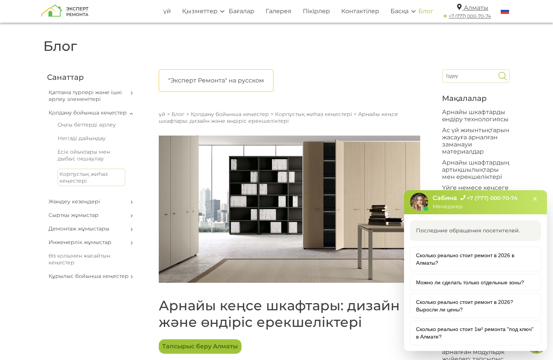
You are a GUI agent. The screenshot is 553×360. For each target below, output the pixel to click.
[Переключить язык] (505, 11)
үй (167, 11)
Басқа (399, 11)
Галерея (279, 11)
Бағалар (241, 11)
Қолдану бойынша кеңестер (230, 114)
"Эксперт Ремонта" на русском (216, 80)
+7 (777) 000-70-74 (470, 16)
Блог (425, 11)
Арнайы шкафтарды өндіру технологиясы (475, 115)
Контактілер (360, 11)
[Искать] (502, 76)
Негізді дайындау (82, 138)
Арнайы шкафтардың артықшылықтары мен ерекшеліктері (475, 169)
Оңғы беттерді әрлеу (87, 124)
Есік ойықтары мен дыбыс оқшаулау (84, 155)
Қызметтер (199, 11)
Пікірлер (316, 11)
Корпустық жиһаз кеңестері (83, 177)
